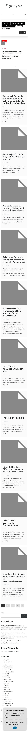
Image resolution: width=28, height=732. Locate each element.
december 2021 (8, 703)
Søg (2, 612)
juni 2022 (6, 695)
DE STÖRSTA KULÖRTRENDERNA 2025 (13, 369)
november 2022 (8, 691)
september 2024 (8, 672)
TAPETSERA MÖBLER (13, 418)
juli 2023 (6, 683)
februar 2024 (7, 680)
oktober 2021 (8, 705)
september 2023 (8, 681)
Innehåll (6, 23)
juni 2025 (6, 660)
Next (24, 32)
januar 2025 (7, 664)
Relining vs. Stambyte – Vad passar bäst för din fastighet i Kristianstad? (14, 259)
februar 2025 (7, 662)
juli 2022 (6, 693)
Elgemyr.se (14, 6)
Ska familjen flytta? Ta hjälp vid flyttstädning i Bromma (14, 157)
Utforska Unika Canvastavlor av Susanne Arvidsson (11, 523)
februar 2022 (7, 699)
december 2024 (8, 666)
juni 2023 (6, 685)
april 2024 (7, 678)
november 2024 (8, 668)
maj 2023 (6, 687)
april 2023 (7, 689)
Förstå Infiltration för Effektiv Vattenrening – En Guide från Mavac (13, 469)
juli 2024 (6, 674)
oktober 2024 (8, 670)
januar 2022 (7, 701)
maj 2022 (6, 697)
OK (15, 727)
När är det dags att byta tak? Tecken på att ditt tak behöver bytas (14, 208)
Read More (9, 32)
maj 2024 (6, 676)
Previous (21, 32)
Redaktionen (9, 26)
